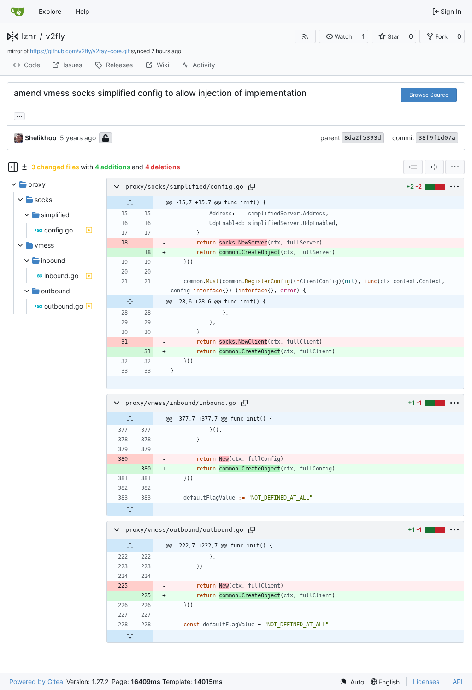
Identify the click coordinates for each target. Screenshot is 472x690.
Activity (204, 65)
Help (82, 11)
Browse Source (428, 94)
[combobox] (413, 167)
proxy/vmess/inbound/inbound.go (180, 402)
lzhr (29, 36)
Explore (50, 11)
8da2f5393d (362, 137)
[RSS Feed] (305, 36)
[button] (339, 36)
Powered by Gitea (36, 681)
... (19, 115)
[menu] (455, 167)
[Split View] (434, 167)
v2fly (55, 36)
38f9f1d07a (437, 137)
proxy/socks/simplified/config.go (184, 186)
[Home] (17, 11)
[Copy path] (251, 186)
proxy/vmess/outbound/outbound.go (184, 529)
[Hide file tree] (13, 167)
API (458, 681)
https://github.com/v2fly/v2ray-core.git (80, 51)
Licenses (426, 681)
